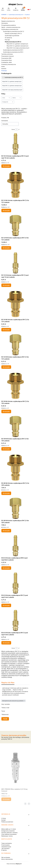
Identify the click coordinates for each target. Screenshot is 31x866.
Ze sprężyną (8, 37)
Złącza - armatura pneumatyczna (10, 27)
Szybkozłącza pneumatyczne (16, 14)
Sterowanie (4, 23)
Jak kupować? (5, 848)
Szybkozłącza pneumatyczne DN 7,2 (13, 31)
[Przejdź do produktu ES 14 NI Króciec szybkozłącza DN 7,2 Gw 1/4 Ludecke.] (15, 344)
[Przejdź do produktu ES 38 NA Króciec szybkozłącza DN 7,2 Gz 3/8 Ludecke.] (15, 467)
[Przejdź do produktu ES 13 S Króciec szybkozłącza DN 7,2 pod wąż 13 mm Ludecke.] (15, 262)
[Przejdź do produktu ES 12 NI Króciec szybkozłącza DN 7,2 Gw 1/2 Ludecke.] (15, 225)
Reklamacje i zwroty (7, 836)
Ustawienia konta (6, 846)
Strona (13, 129)
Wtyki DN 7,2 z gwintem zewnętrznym (17, 44)
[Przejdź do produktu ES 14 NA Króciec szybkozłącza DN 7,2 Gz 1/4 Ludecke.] (15, 304)
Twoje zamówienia (6, 843)
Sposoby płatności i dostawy (9, 832)
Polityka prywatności (7, 822)
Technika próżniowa (7, 54)
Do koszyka (6, 166)
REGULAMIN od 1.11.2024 (8, 829)
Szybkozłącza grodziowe (12, 35)
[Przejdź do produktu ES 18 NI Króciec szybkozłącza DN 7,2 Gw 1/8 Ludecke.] (15, 426)
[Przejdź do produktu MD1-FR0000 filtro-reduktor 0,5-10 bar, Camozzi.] (15, 768)
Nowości (3, 68)
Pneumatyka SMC (6, 58)
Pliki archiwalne (5, 857)
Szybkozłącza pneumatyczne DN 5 (13, 50)
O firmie (3, 818)
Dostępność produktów (8, 831)
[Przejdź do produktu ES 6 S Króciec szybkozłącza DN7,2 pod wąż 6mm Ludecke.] (15, 545)
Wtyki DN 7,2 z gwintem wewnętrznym (17, 46)
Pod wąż (7, 39)
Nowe (3, 66)
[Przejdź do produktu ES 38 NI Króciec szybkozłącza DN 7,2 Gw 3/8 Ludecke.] (15, 508)
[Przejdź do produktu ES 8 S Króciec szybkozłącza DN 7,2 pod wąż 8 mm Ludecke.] (15, 583)
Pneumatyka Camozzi (7, 56)
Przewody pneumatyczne (8, 64)
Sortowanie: (4, 120)
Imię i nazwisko (5, 704)
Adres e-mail (5, 707)
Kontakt (3, 820)
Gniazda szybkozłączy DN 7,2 (13, 33)
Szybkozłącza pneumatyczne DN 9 (13, 52)
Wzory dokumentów (7, 859)
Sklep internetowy (13, 863)
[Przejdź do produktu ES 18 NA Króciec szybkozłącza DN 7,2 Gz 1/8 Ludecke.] (15, 386)
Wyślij (5, 719)
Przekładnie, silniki (6, 62)
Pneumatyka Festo (6, 60)
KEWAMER (3, 14)
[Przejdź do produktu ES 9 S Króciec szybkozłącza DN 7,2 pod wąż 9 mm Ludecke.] (15, 620)
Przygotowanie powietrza (8, 25)
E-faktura (4, 850)
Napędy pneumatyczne (8, 21)
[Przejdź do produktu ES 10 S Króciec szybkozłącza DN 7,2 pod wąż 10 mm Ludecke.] (15, 143)
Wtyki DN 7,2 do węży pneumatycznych (18, 48)
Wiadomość (5, 714)
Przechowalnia (5, 845)
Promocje (4, 70)
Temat (3, 711)
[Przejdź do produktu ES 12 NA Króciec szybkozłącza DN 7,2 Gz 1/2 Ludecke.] (15, 185)
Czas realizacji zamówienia (8, 834)
